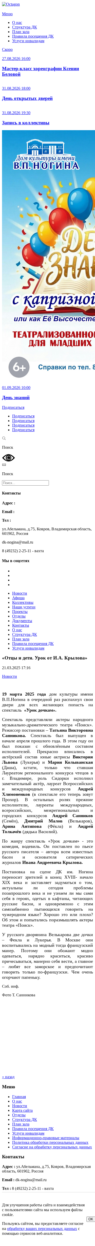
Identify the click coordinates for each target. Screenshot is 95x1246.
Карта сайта (22, 1110)
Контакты (20, 625)
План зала (20, 31)
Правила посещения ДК (33, 36)
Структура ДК (24, 27)
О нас (17, 22)
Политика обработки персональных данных (50, 1142)
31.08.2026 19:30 (16, 113)
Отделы (19, 616)
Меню (7, 14)
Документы (22, 621)
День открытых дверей (27, 98)
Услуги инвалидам (28, 41)
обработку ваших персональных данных (42, 1228)
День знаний (16, 397)
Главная (19, 1096)
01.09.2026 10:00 (16, 387)
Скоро (7, 49)
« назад (8, 1077)
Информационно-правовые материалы (45, 1138)
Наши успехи (23, 607)
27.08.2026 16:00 (16, 58)
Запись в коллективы (25, 122)
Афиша (18, 598)
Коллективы (22, 602)
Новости (19, 593)
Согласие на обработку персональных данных (52, 1147)
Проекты (20, 611)
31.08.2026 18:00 (16, 88)
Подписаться (13, 407)
